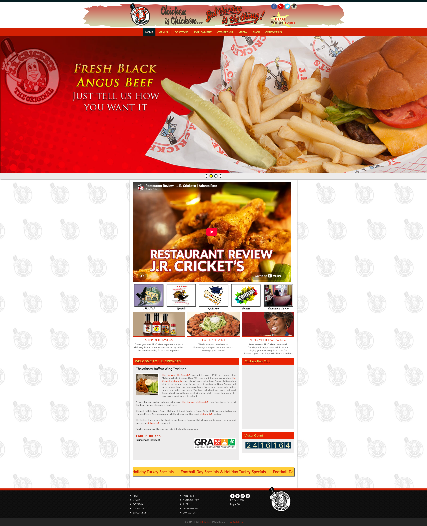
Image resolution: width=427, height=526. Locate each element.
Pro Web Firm (236, 521)
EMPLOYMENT (203, 32)
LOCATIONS (181, 32)
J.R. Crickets (205, 521)
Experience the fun (278, 308)
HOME (149, 32)
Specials (181, 308)
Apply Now (213, 308)
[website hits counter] (268, 447)
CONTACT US (273, 32)
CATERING (138, 504)
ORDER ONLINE (190, 508)
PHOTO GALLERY (191, 500)
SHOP (256, 32)
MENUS (163, 32)
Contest (246, 308)
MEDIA (243, 32)
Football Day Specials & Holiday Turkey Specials (212, 471)
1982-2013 (148, 308)
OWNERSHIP (225, 32)
